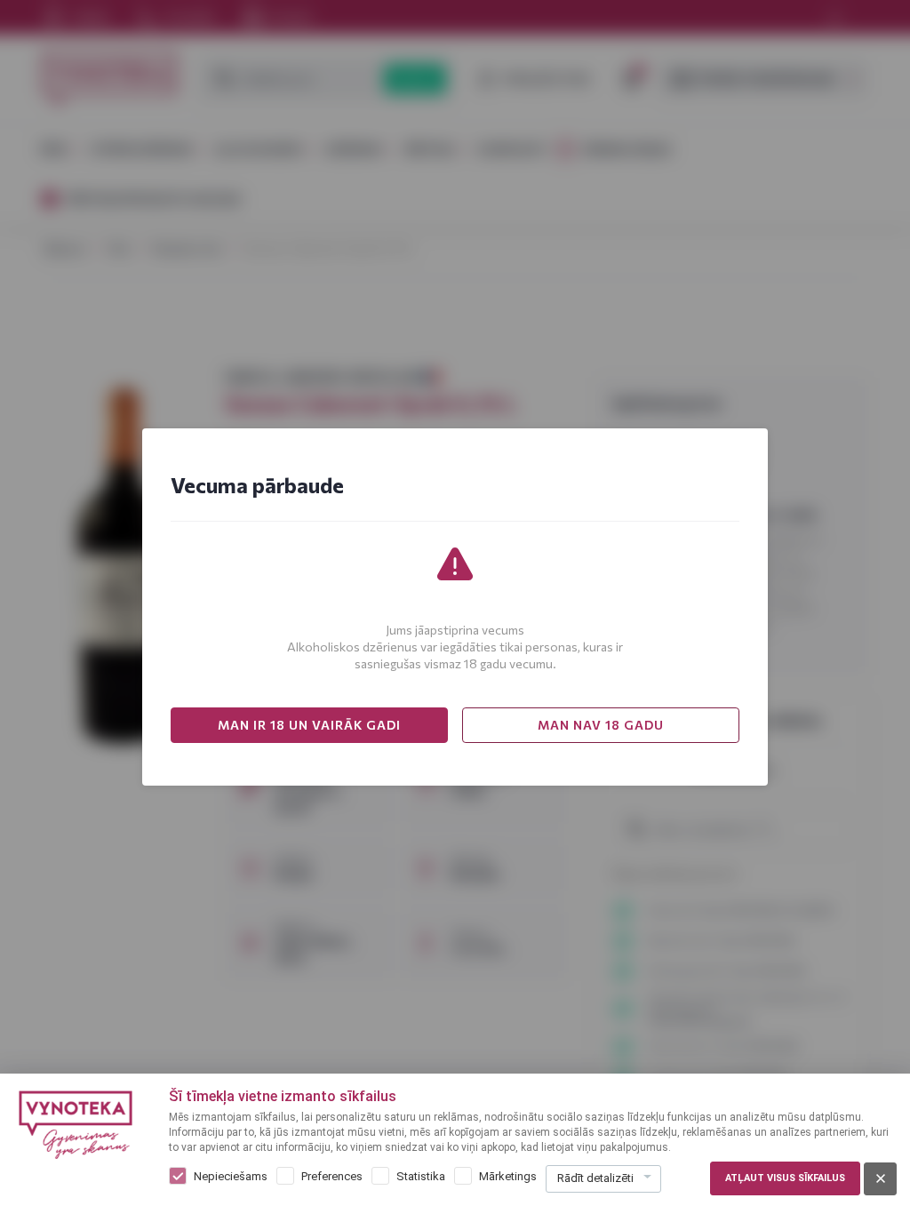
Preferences (332, 1176)
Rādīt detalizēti (595, 1178)
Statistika (420, 1176)
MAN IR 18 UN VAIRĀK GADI (309, 724)
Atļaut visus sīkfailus (785, 1178)
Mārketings (508, 1176)
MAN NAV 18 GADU (601, 724)
